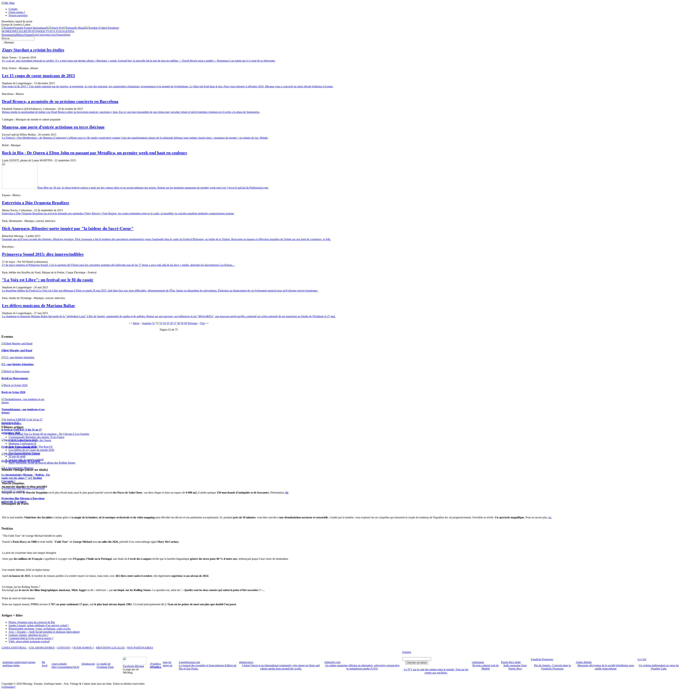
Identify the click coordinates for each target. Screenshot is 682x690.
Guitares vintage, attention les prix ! (28, 635)
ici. (550, 517)
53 (160, 323)
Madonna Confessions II (22, 443)
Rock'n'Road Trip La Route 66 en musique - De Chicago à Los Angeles (49, 433)
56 (171, 323)
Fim (202, 323)
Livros (52, 34)
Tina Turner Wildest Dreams (24, 453)
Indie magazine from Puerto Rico (515, 667)
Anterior (146, 323)
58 (178, 323)
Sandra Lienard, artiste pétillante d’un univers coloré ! (39, 625)
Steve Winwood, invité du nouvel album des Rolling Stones (42, 462)
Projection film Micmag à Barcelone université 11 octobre (23, 500)
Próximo (192, 323)
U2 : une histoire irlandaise (17, 364)
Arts (46, 34)
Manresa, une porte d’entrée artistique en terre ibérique (53, 127)
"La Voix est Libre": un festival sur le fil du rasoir (47, 279)
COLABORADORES (42, 647)
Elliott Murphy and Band (16, 350)
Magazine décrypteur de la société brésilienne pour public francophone (605, 667)
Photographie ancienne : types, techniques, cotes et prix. (40, 628)
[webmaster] (8, 686)
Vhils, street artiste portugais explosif (29, 641)
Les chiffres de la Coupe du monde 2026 (31, 449)
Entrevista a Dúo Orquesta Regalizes (35, 202)
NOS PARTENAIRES (140, 647)
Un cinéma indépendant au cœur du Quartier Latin (659, 667)
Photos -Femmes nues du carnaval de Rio (32, 622)
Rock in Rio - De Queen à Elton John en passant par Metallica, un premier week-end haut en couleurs (94, 152)
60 (185, 323)
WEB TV (43, 31)
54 (164, 323)
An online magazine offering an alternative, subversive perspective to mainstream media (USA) (362, 667)
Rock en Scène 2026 (13, 392)
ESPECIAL (17, 31)
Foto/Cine (38, 34)
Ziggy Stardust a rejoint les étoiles (33, 50)
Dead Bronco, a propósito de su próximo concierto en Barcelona (60, 101)
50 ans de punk (17, 456)
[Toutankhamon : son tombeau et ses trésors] (26, 402)
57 (175, 323)
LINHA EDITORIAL (14, 647)
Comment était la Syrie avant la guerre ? (31, 638)
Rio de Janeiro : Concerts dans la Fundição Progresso (552, 667)
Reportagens (9, 34)
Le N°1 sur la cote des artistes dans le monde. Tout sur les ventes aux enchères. (436, 671)
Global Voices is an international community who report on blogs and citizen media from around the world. (281, 667)
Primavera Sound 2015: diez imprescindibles (42, 254)
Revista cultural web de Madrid (485, 667)
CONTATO (63, 647)
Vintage (28, 34)
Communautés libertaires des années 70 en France (36, 437)
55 (167, 323)
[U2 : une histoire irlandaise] (17, 357)
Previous (6, 423)
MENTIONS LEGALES (110, 647)
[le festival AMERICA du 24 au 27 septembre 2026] (26, 422)
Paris (67, 34)
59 (182, 323)
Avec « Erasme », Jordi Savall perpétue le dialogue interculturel (44, 631)
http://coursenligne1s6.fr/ (65, 667)
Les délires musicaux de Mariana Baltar (38, 305)
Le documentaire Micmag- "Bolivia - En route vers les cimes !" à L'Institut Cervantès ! (25, 478)
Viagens (60, 34)
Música (20, 34)
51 (153, 323)
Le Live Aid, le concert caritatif (26, 459)
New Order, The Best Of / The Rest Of (30, 446)
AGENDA (68, 31)
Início (136, 323)
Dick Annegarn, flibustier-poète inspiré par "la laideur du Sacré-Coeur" (68, 228)
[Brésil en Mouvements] (15, 371)
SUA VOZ (55, 31)
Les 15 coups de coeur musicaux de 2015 (38, 75)
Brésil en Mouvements (14, 378)
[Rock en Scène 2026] (14, 385)
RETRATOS (31, 31)
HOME (6, 31)
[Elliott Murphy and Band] (16, 343)
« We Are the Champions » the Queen (30, 440)
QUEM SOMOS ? (83, 647)
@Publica (155, 667)
